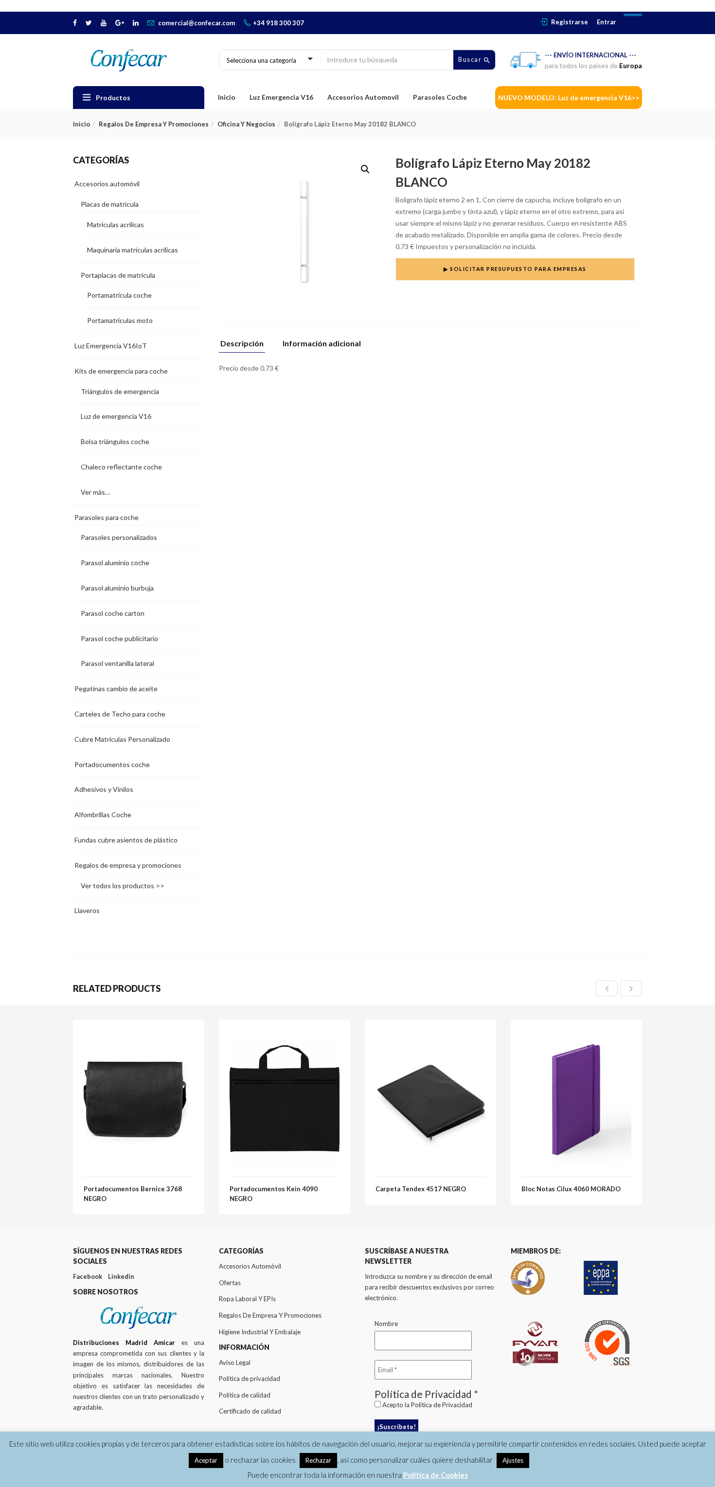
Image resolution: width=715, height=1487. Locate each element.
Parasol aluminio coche (115, 562)
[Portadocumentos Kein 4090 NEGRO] (285, 1036)
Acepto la (426, 1405)
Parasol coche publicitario (119, 638)
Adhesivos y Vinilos (103, 789)
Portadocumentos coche (112, 764)
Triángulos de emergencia (120, 391)
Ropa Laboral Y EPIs (247, 1299)
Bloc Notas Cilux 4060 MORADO (571, 1189)
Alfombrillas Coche (102, 814)
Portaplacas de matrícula (118, 275)
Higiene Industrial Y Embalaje (260, 1332)
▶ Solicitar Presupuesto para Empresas (515, 269)
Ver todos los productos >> (122, 885)
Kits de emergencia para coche (121, 371)
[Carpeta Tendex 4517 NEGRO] (430, 1036)
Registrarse (569, 22)
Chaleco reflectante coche (121, 467)
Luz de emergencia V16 (116, 416)
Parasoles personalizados (119, 537)
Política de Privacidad (441, 1405)
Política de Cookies (435, 1474)
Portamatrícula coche (119, 295)
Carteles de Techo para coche (119, 714)
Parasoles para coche (106, 517)
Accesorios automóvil (107, 183)
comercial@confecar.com (196, 23)
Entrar (606, 22)
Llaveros (87, 910)
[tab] (245, 346)
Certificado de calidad (250, 1411)
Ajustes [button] (512, 1460)
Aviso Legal (234, 1362)
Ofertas (230, 1283)
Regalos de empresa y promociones (154, 124)
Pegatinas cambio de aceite (116, 688)
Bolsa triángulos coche (115, 441)
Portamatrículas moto (120, 320)
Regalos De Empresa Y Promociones (270, 1315)
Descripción (242, 344)
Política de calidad (244, 1395)
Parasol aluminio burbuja (117, 588)
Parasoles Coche (440, 97)
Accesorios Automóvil (250, 1266)
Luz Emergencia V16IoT (110, 345)
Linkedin (121, 1276)
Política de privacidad (249, 1378)
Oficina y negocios (246, 124)
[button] (365, 169)
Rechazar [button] (318, 1460)
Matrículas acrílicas (115, 224)
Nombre (386, 1323)
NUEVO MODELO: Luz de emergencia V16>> (568, 97)
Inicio (226, 97)
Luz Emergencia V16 (281, 97)
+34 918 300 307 (278, 23)
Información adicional (322, 344)
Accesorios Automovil (363, 97)
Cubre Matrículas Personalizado (122, 739)
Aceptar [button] (206, 1460)
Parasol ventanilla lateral (117, 663)
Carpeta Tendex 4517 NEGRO (420, 1189)
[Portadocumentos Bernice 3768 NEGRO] (139, 1036)
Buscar (471, 59)
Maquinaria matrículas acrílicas (132, 250)
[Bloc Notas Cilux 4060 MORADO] (576, 1036)
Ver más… (95, 492)
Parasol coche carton (112, 613)
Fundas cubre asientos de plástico (126, 840)
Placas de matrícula (110, 204)
